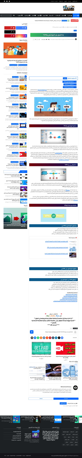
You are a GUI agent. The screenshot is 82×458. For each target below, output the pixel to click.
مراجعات (71, 442)
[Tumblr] (53, 337)
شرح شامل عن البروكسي (64, 159)
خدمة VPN (76, 200)
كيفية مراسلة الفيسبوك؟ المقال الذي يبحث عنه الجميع (12, 164)
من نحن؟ (69, 1)
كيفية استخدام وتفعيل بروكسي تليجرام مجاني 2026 (57, 247)
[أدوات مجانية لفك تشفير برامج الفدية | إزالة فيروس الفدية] (72, 255)
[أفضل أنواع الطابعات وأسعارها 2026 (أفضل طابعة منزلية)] (23, 176)
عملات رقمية (67, 439)
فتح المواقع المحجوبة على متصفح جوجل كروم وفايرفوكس (65, 301)
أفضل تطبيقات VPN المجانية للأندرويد (69, 298)
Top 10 (24, 222)
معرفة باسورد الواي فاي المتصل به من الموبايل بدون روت (13, 127)
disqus (41, 398)
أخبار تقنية (72, 432)
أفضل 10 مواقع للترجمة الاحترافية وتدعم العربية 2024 (17, 61)
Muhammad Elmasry (66, 387)
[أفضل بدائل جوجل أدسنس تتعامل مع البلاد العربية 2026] (23, 201)
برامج (69, 15)
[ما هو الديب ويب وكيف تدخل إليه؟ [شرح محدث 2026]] (23, 115)
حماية (63, 15)
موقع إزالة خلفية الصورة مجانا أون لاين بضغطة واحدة (12, 107)
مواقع (76, 444)
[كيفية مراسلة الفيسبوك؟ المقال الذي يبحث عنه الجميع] (23, 163)
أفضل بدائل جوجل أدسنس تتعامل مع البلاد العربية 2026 (12, 199)
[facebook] (4, 1)
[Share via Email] (32, 337)
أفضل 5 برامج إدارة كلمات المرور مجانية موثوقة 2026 (13, 181)
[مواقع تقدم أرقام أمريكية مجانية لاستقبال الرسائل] (23, 78)
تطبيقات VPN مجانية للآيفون (71, 294)
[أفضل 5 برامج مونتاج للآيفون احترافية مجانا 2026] (57, 419)
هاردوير (72, 444)
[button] (26, 218)
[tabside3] (7, 171)
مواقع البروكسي (58, 153)
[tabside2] (15, 171)
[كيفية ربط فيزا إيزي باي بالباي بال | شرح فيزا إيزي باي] (23, 145)
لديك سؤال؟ (61, 1)
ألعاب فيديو (68, 434)
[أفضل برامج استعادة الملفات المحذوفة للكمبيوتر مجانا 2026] (37, 419)
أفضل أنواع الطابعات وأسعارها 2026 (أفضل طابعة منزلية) (12, 175)
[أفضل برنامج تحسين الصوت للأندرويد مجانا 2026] (16, 419)
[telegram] (9, 1)
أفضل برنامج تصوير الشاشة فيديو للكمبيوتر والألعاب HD (13, 155)
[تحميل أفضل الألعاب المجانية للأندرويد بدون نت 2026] (23, 188)
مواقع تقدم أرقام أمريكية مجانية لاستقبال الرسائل (13, 79)
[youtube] (7, 1)
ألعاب (33, 15)
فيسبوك (76, 442)
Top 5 (64, 444)
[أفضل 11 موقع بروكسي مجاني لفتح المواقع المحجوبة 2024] (35, 435)
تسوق (19, 15)
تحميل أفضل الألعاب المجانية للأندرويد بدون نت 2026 (13, 187)
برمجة (50, 15)
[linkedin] (56, 337)
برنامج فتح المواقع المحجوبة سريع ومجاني (68, 299)
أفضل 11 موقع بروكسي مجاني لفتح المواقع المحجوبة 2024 (28, 436)
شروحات (72, 439)
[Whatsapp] (38, 337)
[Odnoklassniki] (41, 337)
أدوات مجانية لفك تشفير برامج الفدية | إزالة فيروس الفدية (56, 253)
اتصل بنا (8, 455)
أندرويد (44, 15)
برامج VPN (68, 190)
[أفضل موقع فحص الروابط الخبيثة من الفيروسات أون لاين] (72, 242)
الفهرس (65, 1)
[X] (59, 337)
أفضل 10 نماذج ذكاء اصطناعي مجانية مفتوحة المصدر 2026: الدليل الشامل (17, 225)
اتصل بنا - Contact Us (54, 1)
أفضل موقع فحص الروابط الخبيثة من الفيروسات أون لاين (56, 241)
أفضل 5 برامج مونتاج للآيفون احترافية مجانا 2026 (48, 417)
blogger (66, 398)
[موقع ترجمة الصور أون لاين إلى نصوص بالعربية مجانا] (23, 87)
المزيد (76, 19)
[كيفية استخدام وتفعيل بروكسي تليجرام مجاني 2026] (72, 249)
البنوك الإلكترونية (66, 432)
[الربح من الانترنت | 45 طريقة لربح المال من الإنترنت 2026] (23, 194)
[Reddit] (47, 337)
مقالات (57, 15)
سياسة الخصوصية (16, 438)
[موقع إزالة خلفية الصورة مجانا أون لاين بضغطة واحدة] (23, 106)
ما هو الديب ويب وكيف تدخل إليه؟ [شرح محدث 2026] (12, 116)
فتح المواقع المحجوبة (42, 90)
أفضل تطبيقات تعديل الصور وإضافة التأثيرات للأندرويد (13, 137)
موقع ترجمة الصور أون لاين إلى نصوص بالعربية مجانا (12, 88)
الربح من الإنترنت (75, 434)
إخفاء (65, 78)
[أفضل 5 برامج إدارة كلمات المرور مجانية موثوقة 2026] (23, 182)
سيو (77, 439)
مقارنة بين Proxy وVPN (69, 87)
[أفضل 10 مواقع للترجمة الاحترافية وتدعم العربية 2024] (15, 51)
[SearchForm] (1, 15)
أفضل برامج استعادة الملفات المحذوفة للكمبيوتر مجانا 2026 (27, 418)
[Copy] (31, 332)
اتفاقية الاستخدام (16, 436)
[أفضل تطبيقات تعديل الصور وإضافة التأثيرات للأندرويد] (23, 136)
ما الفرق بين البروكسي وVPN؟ (57, 27)
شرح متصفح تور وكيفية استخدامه (70, 296)
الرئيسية (75, 15)
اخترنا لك (23, 171)
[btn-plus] (37, 39)
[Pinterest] (50, 337)
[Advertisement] (53, 60)
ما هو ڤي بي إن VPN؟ (69, 84)
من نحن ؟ (18, 433)
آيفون (38, 15)
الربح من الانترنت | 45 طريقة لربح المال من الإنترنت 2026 (12, 193)
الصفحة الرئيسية (75, 1)
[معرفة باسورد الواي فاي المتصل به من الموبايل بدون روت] (23, 125)
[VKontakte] (44, 337)
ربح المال (27, 15)
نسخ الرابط (75, 331)
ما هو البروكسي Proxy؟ (69, 82)
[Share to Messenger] (35, 337)
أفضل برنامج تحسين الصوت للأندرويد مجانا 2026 (6, 417)
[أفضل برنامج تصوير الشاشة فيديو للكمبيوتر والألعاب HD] (23, 154)
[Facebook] (62, 337)
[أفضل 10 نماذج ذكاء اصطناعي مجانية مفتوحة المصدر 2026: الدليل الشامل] (15, 218)
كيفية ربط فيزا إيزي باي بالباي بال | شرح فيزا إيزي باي (12, 146)
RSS (5, 455)
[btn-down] (34, 39)
